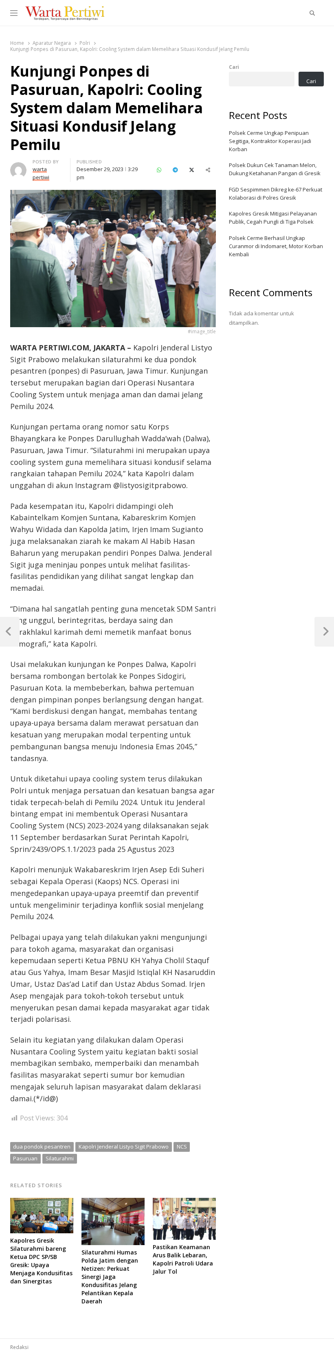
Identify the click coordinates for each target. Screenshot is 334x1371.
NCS (182, 1146)
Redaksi (19, 1347)
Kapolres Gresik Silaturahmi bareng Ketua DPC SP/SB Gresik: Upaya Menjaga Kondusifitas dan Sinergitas (41, 1261)
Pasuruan (25, 1158)
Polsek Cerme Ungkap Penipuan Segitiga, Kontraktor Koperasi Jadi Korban (270, 141)
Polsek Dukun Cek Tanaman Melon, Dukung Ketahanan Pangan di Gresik (275, 169)
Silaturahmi (60, 1158)
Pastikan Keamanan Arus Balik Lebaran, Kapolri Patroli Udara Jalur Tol (183, 1259)
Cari (234, 67)
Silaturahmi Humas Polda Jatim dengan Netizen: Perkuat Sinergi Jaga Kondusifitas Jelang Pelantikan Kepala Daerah (109, 1276)
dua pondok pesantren (41, 1146)
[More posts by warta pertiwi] (18, 167)
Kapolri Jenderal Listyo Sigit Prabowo (124, 1146)
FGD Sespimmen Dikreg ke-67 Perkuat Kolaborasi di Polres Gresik (275, 193)
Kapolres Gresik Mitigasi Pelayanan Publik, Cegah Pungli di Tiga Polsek (273, 217)
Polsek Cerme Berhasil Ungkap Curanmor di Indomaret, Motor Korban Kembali (276, 246)
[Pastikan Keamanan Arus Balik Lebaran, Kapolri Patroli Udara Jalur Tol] (184, 1202)
